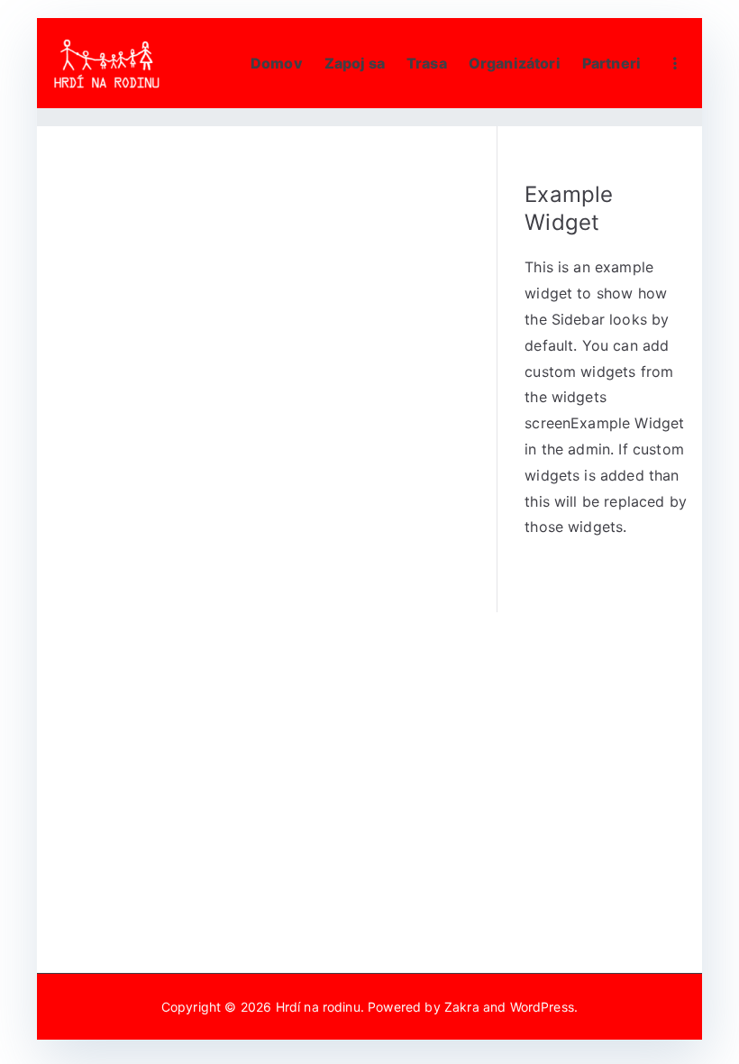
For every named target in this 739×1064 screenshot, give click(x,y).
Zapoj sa (354, 63)
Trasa (426, 63)
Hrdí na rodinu (318, 1006)
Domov (277, 63)
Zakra (461, 1006)
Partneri (611, 63)
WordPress (542, 1006)
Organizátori (515, 63)
